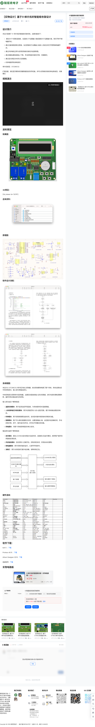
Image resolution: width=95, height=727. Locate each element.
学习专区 (29, 8)
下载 (9, 548)
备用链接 (35, 607)
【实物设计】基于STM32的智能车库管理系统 (41, 635)
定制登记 (49, 3)
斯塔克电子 (13, 724)
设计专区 (24, 2)
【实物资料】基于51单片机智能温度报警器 (24, 635)
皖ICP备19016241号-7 (25, 724)
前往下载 (60, 21)
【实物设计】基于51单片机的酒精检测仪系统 (7, 635)
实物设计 (6, 21)
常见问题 (11, 8)
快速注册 (91, 3)
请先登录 (90, 27)
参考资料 (20, 8)
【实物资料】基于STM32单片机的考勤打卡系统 (57, 635)
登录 (84, 3)
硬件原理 (33, 3)
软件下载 (41, 3)
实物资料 (28, 607)
